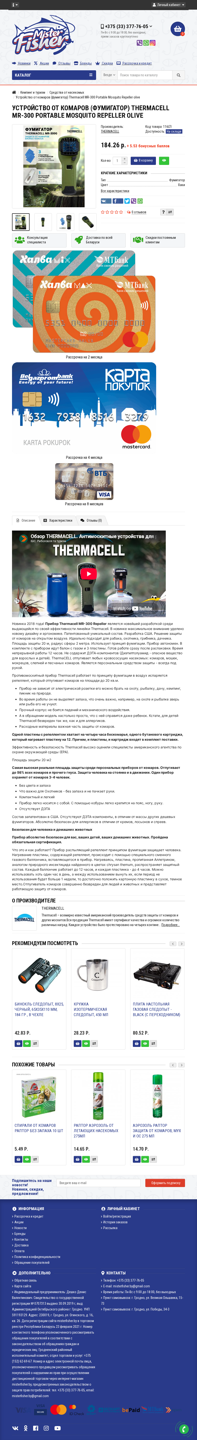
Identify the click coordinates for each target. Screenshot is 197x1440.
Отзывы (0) (94, 520)
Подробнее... (170, 925)
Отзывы (64, 63)
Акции (44, 63)
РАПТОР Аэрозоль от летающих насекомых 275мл (96, 1130)
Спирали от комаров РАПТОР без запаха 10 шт (39, 1128)
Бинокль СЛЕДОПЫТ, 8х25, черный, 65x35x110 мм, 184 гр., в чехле (39, 1009)
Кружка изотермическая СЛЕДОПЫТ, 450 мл (91, 1009)
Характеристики (60, 520)
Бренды (86, 63)
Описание (28, 520)
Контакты (21, 1239)
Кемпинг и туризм (32, 92)
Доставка (21, 1245)
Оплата (19, 1251)
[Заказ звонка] (184, 1429)
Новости (20, 1228)
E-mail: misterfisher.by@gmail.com (126, 1286)
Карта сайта (22, 1286)
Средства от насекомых (66, 92)
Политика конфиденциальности (37, 1257)
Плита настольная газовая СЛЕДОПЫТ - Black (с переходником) (156, 1009)
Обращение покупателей (31, 1263)
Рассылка (110, 1228)
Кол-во (106, 160)
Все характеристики (115, 191)
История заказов (115, 1222)
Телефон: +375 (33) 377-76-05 (123, 1280)
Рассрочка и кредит (137, 63)
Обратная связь (25, 1280)
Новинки (24, 63)
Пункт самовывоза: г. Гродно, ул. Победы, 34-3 (136, 1309)
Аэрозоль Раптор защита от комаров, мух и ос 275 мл (157, 1130)
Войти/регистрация (117, 1216)
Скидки (107, 63)
